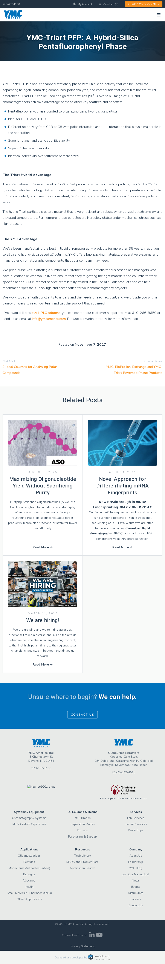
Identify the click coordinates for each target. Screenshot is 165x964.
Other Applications (29, 899)
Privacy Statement (83, 946)
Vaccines (29, 881)
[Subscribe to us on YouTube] (99, 936)
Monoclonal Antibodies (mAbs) (29, 868)
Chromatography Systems (29, 818)
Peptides (29, 862)
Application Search (82, 868)
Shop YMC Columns (143, 4)
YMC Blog (135, 868)
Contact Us (82, 715)
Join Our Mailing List (135, 874)
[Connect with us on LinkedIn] (92, 936)
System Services (136, 824)
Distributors (135, 893)
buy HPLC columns (46, 312)
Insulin (29, 887)
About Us (136, 856)
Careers (135, 899)
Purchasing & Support (82, 837)
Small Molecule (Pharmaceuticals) (29, 893)
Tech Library (82, 856)
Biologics (29, 874)
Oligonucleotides (29, 856)
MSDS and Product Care (82, 862)
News (136, 881)
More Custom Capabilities (29, 824)
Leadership (135, 862)
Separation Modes (82, 824)
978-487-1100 (11, 4)
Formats (82, 830)
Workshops (136, 830)
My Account (85, 4)
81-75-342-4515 (123, 772)
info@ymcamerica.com (49, 318)
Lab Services (135, 818)
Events (135, 887)
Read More (41, 547)
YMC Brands (82, 818)
